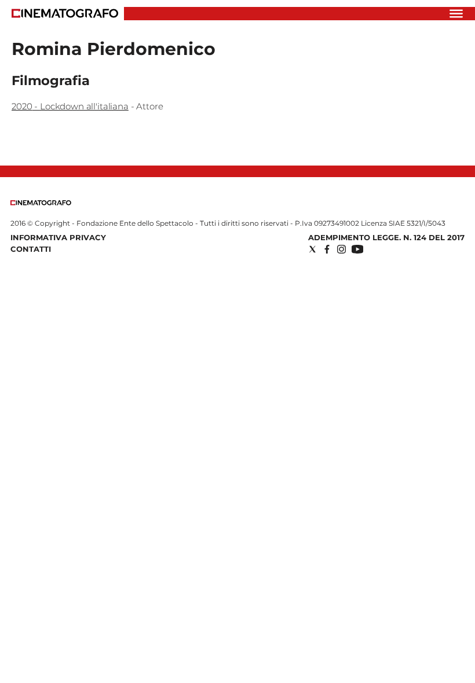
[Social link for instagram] (341, 249)
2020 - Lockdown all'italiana (70, 106)
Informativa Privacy (58, 237)
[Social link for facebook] (327, 249)
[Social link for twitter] (312, 249)
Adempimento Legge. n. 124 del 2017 (386, 237)
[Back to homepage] (40, 203)
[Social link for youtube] (357, 249)
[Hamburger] (456, 13)
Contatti (30, 249)
